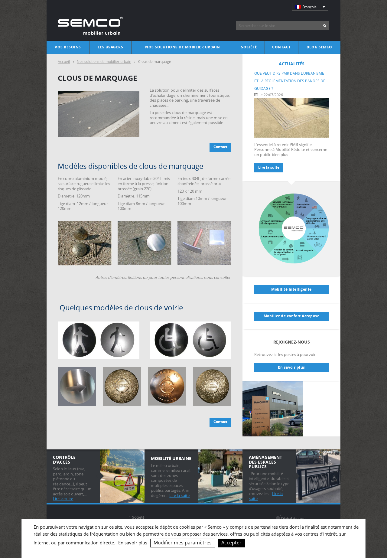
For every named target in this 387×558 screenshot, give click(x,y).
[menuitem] (310, 7)
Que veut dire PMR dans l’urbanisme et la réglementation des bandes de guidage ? (289, 81)
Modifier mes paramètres (183, 542)
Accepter (231, 542)
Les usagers (110, 47)
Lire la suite (268, 167)
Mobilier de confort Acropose (292, 316)
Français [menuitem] (309, 6)
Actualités (291, 64)
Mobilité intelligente (291, 289)
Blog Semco (319, 47)
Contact (281, 47)
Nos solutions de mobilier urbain (182, 47)
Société (249, 47)
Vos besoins (68, 47)
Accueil (64, 61)
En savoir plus (291, 367)
